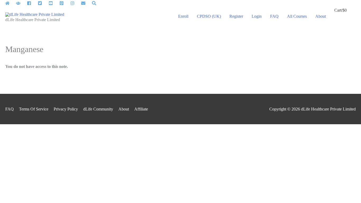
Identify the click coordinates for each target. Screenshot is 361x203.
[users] (21, 3)
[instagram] (75, 3)
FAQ (9, 109)
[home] (10, 3)
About (123, 109)
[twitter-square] (43, 3)
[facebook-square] (32, 3)
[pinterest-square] (64, 3)
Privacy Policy (66, 109)
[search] (95, 3)
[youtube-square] (53, 3)
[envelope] (86, 3)
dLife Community (98, 109)
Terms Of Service (33, 109)
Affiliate (141, 109)
